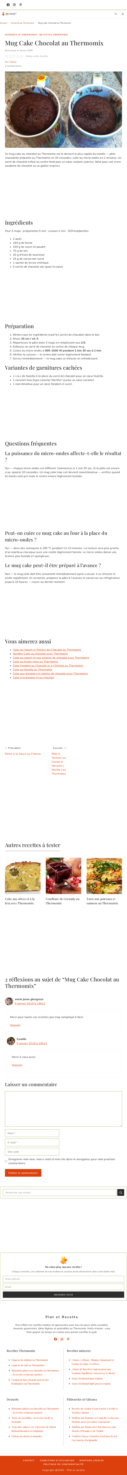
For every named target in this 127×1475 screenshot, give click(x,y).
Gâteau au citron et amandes (27, 1436)
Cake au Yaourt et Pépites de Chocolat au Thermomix (47, 649)
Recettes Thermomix (54, 34)
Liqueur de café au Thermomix (28, 1365)
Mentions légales (92, 1460)
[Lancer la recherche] (120, 1192)
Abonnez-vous (63, 1294)
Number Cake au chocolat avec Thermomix (40, 653)
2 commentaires (13, 66)
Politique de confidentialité (63, 1464)
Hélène (12, 62)
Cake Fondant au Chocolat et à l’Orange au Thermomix (48, 665)
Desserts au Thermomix (22, 23)
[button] (115, 14)
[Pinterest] (68, 1339)
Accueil (3, 23)
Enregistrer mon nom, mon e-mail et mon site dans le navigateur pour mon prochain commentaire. (61, 1161)
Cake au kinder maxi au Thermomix (35, 661)
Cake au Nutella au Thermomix (32, 669)
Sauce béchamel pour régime (87, 1378)
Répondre (15, 1025)
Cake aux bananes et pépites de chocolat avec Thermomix (50, 673)
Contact (29, 1460)
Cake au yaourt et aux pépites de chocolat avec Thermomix (51, 657)
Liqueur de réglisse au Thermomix (30, 1359)
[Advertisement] (63, 195)
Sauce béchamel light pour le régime (91, 1383)
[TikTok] (20, 4)
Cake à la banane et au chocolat (33, 677)
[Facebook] (8, 4)
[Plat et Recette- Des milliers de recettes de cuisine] (9, 14)
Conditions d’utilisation (57, 1460)
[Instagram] (14, 4)
